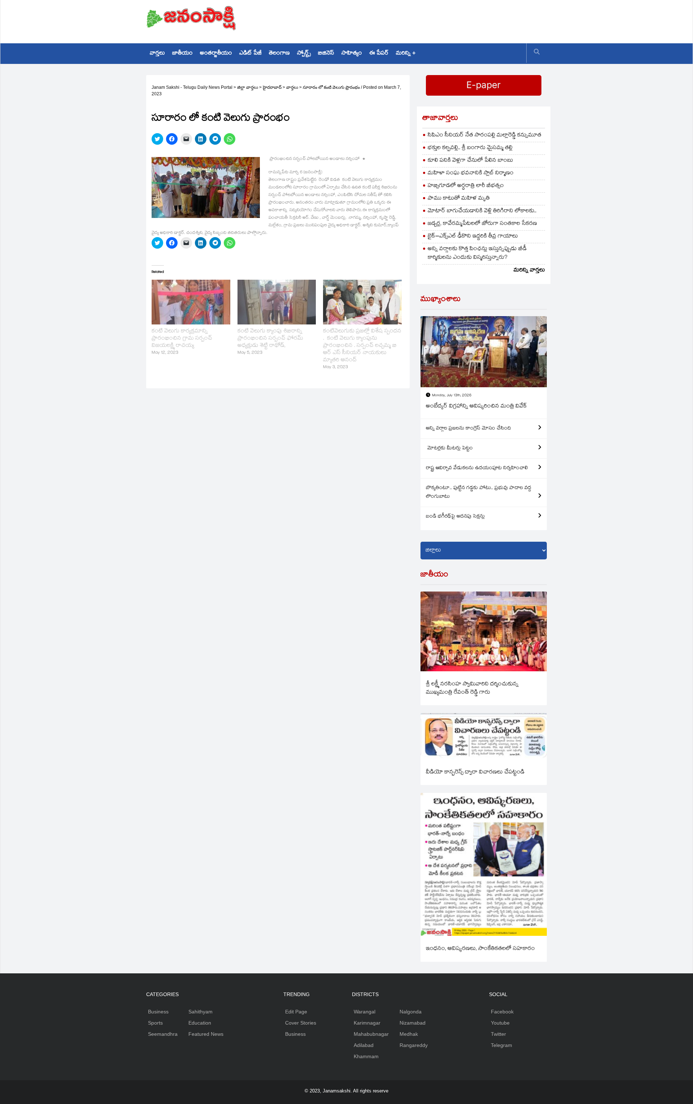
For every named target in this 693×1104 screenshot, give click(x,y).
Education (199, 1023)
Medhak (409, 1034)
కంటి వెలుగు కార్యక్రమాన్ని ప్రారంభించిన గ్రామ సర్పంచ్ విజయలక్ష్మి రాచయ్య (182, 339)
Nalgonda (411, 1011)
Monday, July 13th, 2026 (451, 396)
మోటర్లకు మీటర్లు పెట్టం (449, 448)
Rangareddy (414, 1045)
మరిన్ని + (405, 53)
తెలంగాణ (279, 53)
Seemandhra (163, 1034)
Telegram (501, 1045)
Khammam (366, 1056)
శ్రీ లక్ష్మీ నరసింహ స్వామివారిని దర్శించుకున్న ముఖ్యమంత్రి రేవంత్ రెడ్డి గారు (472, 689)
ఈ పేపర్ (379, 53)
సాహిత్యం (351, 53)
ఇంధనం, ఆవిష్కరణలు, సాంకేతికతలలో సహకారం (480, 949)
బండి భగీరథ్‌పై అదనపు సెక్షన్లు (455, 516)
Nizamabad (413, 1023)
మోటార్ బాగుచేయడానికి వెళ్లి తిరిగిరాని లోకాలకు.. (482, 211)
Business (158, 1011)
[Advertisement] (415, 20)
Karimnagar (367, 1023)
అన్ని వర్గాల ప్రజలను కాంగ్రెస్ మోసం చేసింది (468, 428)
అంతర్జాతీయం (216, 53)
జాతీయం (182, 53)
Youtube (500, 1023)
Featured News (205, 1034)
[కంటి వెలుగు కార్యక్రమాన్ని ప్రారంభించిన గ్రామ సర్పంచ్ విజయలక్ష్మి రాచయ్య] (191, 302)
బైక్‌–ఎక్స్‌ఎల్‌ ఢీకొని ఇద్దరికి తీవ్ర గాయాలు (473, 236)
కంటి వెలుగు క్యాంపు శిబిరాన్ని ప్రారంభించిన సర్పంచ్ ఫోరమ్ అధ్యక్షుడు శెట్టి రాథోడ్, (270, 339)
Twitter (498, 1034)
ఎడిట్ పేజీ (250, 53)
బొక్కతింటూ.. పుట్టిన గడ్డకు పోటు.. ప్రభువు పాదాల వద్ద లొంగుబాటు (478, 492)
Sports (155, 1023)
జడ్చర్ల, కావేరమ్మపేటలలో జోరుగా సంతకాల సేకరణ (482, 224)
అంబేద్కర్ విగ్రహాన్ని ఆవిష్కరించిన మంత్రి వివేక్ (476, 406)
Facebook (502, 1011)
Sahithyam (200, 1011)
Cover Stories (300, 1023)
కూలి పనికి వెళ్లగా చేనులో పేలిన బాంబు (470, 161)
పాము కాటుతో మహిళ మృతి (459, 199)
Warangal (364, 1011)
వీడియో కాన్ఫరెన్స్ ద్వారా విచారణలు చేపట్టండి (475, 772)
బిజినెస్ (326, 53)
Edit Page (296, 1011)
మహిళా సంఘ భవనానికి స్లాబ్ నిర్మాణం (471, 173)
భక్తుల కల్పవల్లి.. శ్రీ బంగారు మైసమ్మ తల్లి (470, 148)
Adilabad (364, 1045)
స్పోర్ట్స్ (304, 53)
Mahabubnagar (371, 1034)
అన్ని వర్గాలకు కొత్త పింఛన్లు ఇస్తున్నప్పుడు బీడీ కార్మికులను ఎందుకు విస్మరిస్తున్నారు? (477, 253)
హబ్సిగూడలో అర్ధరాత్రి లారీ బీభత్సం (466, 186)
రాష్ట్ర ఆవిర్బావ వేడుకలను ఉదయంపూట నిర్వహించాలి (477, 468)
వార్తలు (157, 53)
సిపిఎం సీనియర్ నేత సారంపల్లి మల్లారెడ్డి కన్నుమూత (484, 135)
